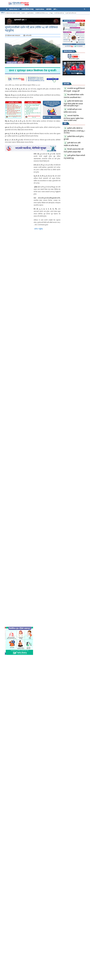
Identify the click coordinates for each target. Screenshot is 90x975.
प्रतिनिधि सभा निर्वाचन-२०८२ (42, 13)
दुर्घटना (23, 13)
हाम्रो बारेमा (48, 9)
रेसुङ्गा (51, 13)
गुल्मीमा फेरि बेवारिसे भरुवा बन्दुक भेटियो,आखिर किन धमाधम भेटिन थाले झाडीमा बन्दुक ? (73, 103)
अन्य (54, 9)
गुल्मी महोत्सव (30, 13)
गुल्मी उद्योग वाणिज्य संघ (71, 13)
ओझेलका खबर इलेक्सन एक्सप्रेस (13, 13)
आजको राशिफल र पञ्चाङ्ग (28, 9)
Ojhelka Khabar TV (14, 9)
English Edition (40, 9)
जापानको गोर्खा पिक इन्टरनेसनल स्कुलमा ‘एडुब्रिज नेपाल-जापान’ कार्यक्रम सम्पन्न (74, 118)
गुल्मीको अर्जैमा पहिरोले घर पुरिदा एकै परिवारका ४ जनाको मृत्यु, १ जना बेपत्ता (74, 130)
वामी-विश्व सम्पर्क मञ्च (59, 13)
